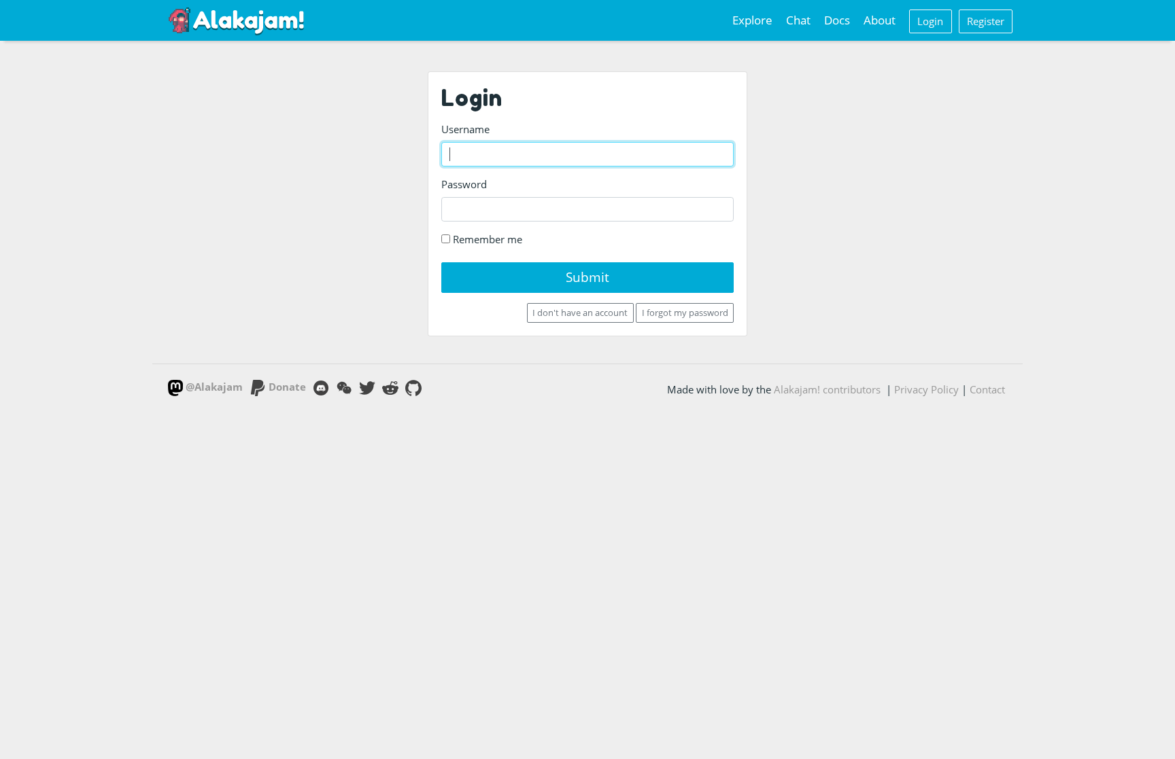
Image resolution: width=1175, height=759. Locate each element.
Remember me (486, 239)
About (880, 20)
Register (985, 21)
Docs (837, 20)
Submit (587, 276)
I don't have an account (580, 312)
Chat (798, 20)
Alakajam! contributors (827, 389)
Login (930, 21)
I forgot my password (685, 312)
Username (465, 129)
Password (464, 184)
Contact (987, 389)
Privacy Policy (926, 389)
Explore (752, 20)
